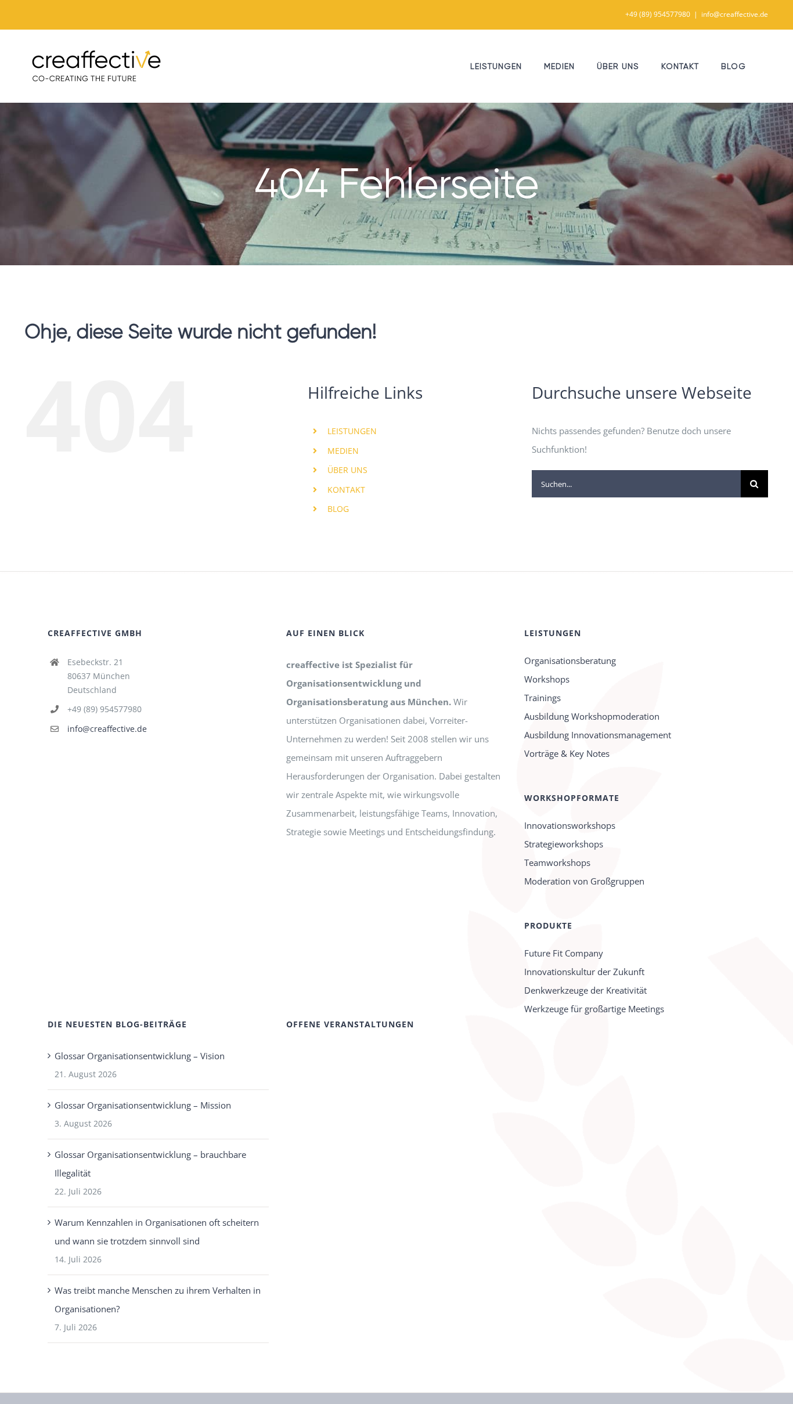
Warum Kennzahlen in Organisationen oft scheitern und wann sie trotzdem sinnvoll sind (157, 1232)
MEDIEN (343, 450)
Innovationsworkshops (569, 825)
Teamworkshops (557, 862)
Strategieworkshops (563, 844)
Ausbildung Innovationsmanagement (597, 735)
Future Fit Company (563, 953)
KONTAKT (346, 489)
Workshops (546, 679)
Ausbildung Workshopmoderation (591, 716)
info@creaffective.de (734, 14)
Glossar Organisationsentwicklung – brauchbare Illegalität (150, 1164)
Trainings (542, 697)
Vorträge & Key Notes (567, 753)
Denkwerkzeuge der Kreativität (585, 990)
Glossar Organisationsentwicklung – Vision (140, 1056)
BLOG (338, 508)
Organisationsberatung (570, 660)
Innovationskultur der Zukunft (584, 971)
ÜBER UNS (347, 469)
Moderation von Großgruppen (584, 881)
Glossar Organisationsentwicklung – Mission (143, 1105)
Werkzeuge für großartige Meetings (594, 1009)
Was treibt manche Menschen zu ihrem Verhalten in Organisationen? (158, 1299)
